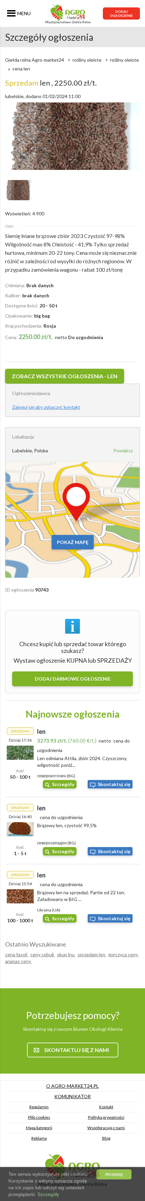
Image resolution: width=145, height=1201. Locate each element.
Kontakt (106, 1106)
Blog (106, 1138)
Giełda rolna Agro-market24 (34, 60)
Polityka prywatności (106, 1117)
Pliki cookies (39, 1117)
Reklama (39, 1138)
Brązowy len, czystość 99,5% (67, 825)
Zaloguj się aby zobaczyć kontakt (46, 407)
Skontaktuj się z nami (76, 1050)
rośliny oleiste (87, 60)
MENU (24, 13)
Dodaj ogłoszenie (121, 13)
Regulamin (39, 1106)
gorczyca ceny (123, 954)
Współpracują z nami (106, 1127)
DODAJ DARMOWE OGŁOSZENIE (73, 679)
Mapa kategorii (39, 1127)
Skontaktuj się (114, 784)
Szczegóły (63, 784)
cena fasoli (16, 954)
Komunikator (72, 1096)
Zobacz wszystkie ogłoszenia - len (64, 376)
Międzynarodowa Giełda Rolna (68, 22)
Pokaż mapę (72, 542)
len (28, 82)
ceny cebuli (42, 954)
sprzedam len (92, 954)
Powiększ (123, 450)
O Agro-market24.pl (72, 1086)
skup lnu (66, 954)
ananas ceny (18, 961)
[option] (72, 136)
